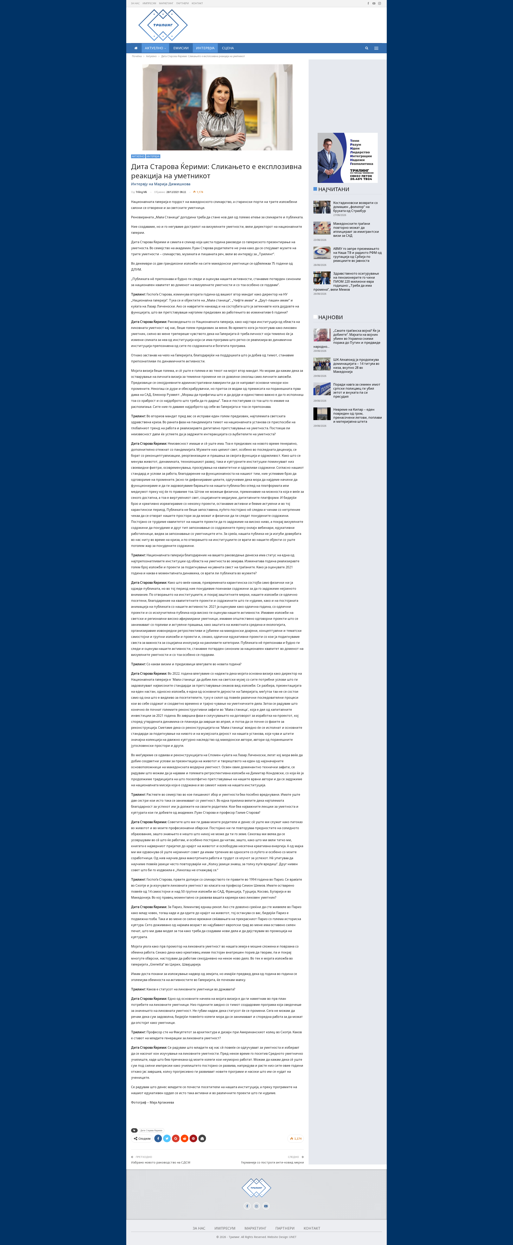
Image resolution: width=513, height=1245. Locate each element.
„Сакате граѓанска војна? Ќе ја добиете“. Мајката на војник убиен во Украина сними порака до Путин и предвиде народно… (346, 338)
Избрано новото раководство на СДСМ (160, 1162)
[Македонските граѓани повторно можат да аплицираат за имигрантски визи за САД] (322, 228)
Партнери (182, 3)
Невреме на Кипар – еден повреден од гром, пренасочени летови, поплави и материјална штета (357, 415)
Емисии (181, 48)
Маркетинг (166, 3)
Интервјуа (205, 48)
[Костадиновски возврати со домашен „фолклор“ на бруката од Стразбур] (322, 207)
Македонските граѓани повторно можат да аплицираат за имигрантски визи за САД (356, 229)
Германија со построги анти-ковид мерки (272, 1162)
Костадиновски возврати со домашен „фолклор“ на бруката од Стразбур (355, 207)
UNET (293, 1237)
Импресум (149, 3)
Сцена (228, 48)
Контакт (197, 3)
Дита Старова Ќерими (151, 1130)
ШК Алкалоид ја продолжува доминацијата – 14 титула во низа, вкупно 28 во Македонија (356, 365)
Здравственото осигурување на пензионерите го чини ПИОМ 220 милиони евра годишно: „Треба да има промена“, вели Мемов (346, 281)
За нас (135, 3)
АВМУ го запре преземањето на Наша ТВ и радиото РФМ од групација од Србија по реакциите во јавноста (357, 254)
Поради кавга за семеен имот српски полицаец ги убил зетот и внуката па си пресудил (356, 390)
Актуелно (154, 48)
